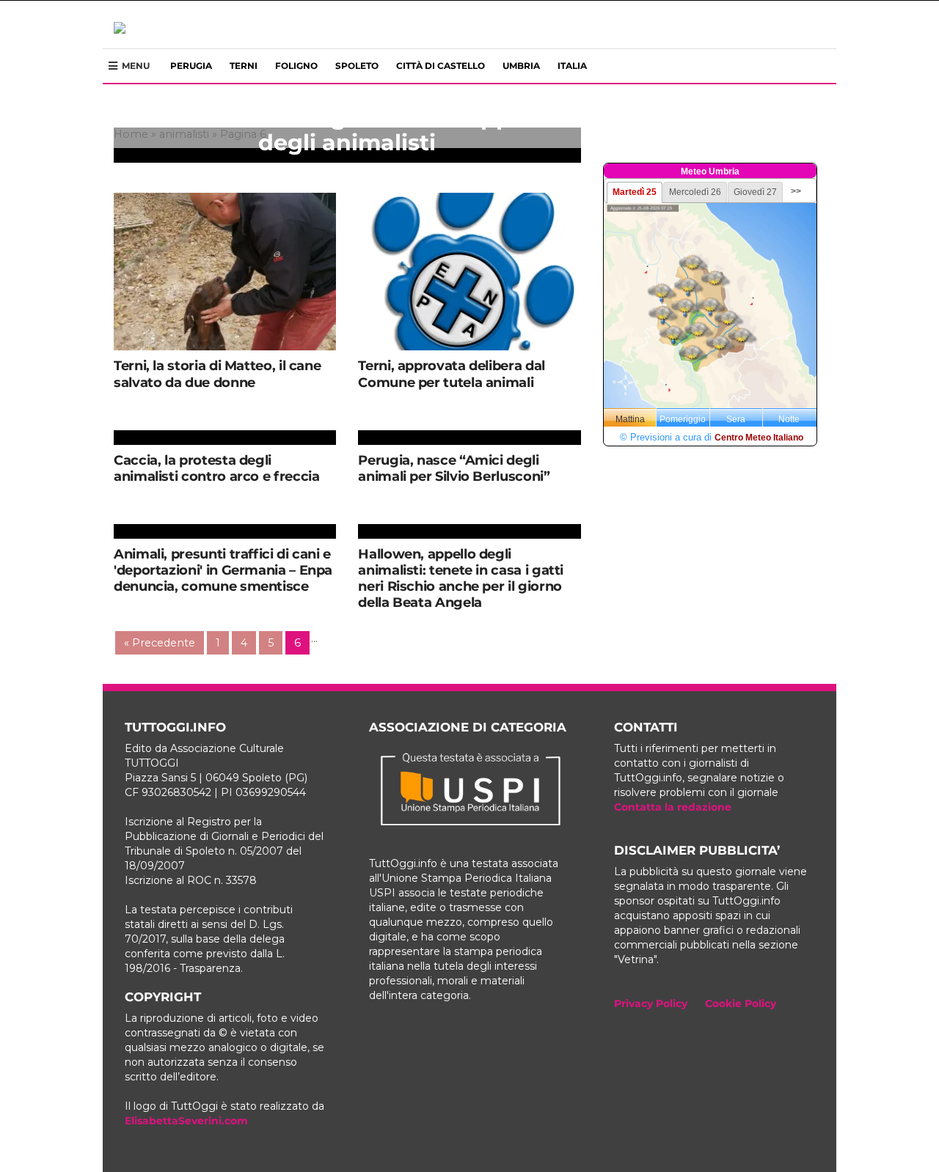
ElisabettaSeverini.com (186, 1120)
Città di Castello (440, 65)
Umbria (521, 65)
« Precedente (159, 642)
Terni (243, 65)
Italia (572, 65)
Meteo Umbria (710, 171)
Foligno (296, 65)
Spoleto (357, 65)
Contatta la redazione (672, 807)
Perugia (191, 65)
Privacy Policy (650, 1003)
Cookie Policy (740, 1003)
